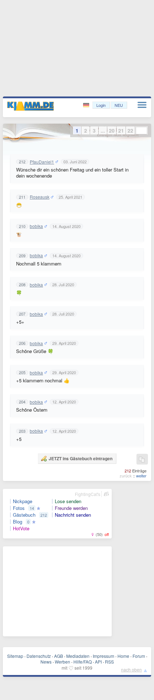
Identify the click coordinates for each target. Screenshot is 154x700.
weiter (141, 475)
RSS (109, 662)
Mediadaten (78, 656)
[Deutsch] (87, 105)
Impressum (103, 656)
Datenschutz (39, 656)
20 (112, 130)
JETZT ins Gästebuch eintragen (80, 458)
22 (130, 130)
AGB (58, 656)
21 (121, 130)
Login (101, 105)
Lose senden (68, 501)
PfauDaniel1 (42, 162)
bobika (36, 226)
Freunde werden (71, 508)
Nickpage (22, 501)
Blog (17, 522)
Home (123, 656)
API (98, 662)
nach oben (131, 669)
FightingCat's (87, 494)
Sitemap (15, 656)
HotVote (21, 528)
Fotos (19, 508)
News (46, 662)
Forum (139, 656)
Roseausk (39, 197)
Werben (62, 662)
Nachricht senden (73, 515)
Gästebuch (24, 515)
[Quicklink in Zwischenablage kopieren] (142, 459)
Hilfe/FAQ (82, 662)
